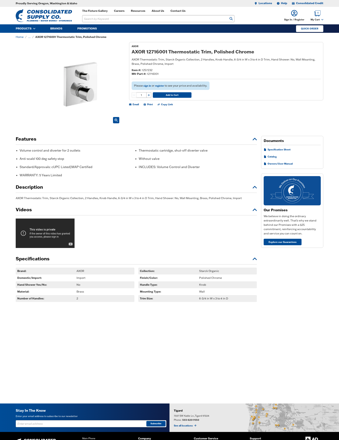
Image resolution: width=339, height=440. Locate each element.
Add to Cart (172, 95)
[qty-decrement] (134, 95)
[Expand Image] (116, 120)
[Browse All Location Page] (254, 417)
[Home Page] (44, 15)
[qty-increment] (148, 95)
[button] (294, 15)
